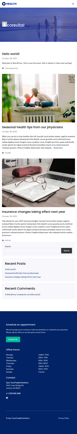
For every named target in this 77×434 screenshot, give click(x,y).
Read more (58, 148)
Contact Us (13, 339)
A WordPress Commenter (16, 294)
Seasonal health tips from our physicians (32, 127)
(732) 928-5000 (14, 393)
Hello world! (11, 54)
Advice (8, 240)
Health (8, 153)
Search (8, 246)
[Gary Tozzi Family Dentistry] (9, 4)
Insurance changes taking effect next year (33, 212)
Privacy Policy (63, 418)
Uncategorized (11, 68)
